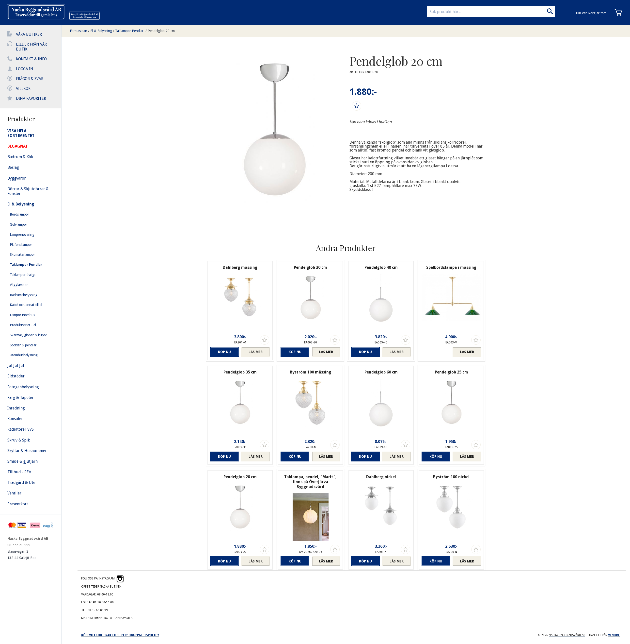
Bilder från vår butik (31, 46)
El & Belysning (101, 31)
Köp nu (224, 352)
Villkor (23, 88)
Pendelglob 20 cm (161, 31)
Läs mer (256, 352)
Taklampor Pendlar (129, 31)
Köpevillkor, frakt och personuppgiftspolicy (120, 635)
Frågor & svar (29, 78)
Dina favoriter (31, 98)
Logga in (24, 69)
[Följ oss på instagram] (120, 578)
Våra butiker (29, 34)
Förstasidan (78, 31)
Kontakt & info (31, 59)
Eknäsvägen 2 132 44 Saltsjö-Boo (21, 554)
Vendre (614, 635)
